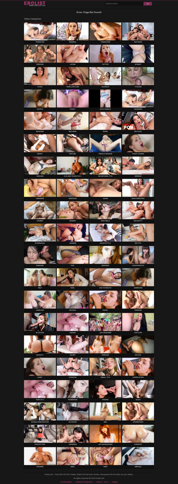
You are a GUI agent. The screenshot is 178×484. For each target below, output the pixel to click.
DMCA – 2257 (102, 482)
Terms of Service (84, 482)
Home (115, 482)
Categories (66, 482)
